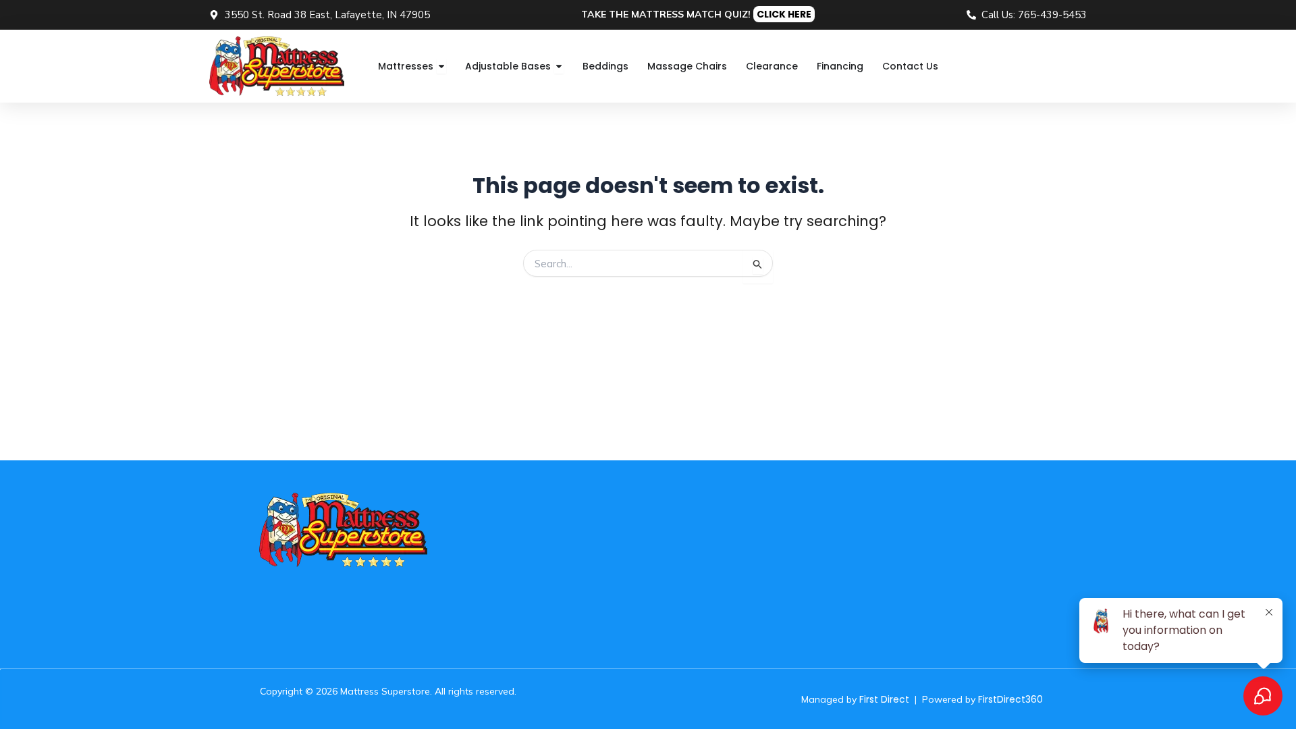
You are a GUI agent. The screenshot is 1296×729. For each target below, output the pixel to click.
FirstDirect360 (1010, 699)
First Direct (884, 699)
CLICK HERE (784, 14)
